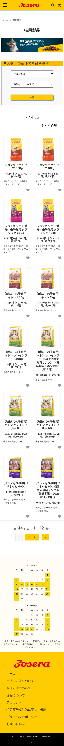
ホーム (5, 20)
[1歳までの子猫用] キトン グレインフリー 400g (16, 355)
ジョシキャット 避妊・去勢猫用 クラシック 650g (16, 229)
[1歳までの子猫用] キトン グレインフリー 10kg (48, 425)
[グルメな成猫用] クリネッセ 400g (16, 484)
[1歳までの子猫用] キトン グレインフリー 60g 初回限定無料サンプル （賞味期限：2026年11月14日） (48, 360)
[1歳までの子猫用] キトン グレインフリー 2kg (16, 425)
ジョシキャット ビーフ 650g (16, 166)
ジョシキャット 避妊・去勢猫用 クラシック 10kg (48, 229)
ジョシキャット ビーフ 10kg (48, 166)
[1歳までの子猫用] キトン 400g (16, 295)
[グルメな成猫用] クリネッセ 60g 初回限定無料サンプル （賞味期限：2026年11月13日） (47, 490)
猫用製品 (17, 20)
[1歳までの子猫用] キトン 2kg (48, 295)
